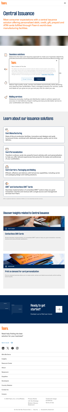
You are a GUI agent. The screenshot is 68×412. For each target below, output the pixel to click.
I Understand (40, 79)
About (4, 367)
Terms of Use (50, 402)
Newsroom (5, 372)
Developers (5, 381)
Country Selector (7, 385)
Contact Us (5, 389)
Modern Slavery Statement (33, 404)
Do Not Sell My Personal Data (22, 409)
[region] (34, 71)
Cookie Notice (44, 74)
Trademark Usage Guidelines (51, 399)
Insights (4, 359)
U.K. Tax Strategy (33, 401)
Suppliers (5, 376)
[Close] (56, 60)
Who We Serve (6, 354)
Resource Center (7, 363)
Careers (4, 394)
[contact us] (59, 309)
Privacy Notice (32, 399)
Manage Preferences (27, 79)
